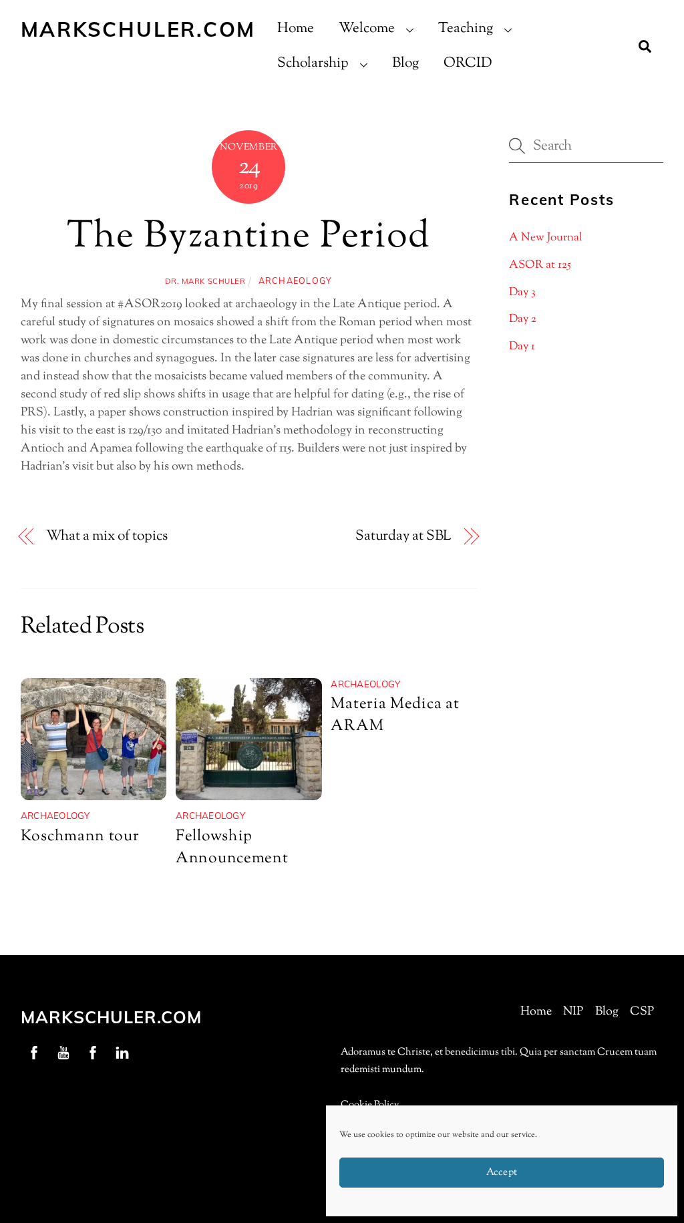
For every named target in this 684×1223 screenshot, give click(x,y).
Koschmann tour (80, 837)
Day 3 (522, 293)
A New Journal (545, 238)
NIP (573, 1012)
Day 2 (522, 319)
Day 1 (522, 347)
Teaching (465, 29)
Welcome (367, 29)
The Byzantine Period (249, 237)
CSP (642, 1012)
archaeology (296, 280)
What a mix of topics (107, 537)
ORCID (468, 63)
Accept (502, 1173)
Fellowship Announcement (232, 848)
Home (295, 29)
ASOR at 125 (540, 265)
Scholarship (313, 63)
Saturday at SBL (403, 537)
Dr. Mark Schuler (205, 281)
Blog (405, 63)
